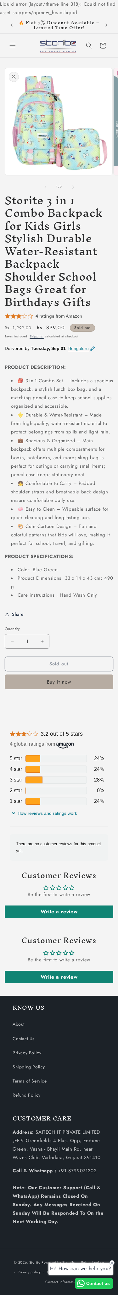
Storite (35, 1262)
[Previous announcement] (12, 25)
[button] (13, 45)
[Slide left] (45, 187)
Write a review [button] (59, 911)
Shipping (37, 336)
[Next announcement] (106, 25)
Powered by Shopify (58, 1262)
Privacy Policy (27, 1053)
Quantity (12, 629)
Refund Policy (27, 1095)
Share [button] (18, 614)
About (19, 1024)
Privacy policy (29, 1272)
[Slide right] (73, 187)
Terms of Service (30, 1081)
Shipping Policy (29, 1067)
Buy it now (59, 682)
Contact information (62, 1281)
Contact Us (24, 1038)
